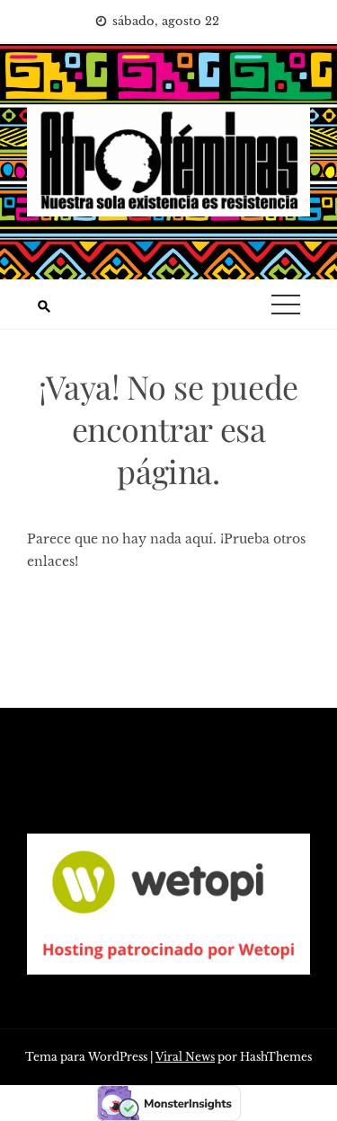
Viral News (185, 1057)
